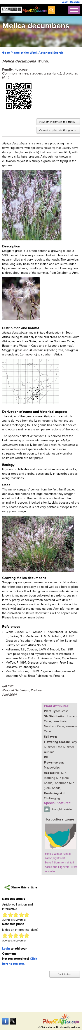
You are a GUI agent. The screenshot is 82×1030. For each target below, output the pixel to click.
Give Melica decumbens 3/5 (16, 915)
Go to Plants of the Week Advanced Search (32, 53)
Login (65, 2)
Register (75, 2)
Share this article (23, 887)
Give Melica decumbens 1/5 (5, 915)
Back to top (64, 974)
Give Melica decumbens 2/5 (10, 915)
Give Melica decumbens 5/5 (27, 915)
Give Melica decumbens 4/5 (21, 915)
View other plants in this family (57, 121)
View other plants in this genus (57, 130)
